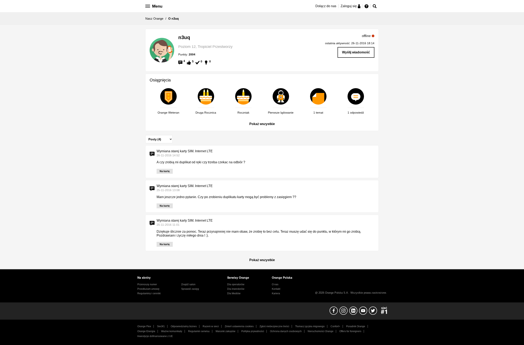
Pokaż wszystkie (262, 124)
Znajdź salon (188, 284)
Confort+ (335, 326)
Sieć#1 (161, 326)
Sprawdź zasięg (190, 289)
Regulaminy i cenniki (149, 293)
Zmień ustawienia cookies (239, 326)
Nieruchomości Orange (320, 331)
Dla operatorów (235, 284)
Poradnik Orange (355, 326)
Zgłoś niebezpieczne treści (274, 326)
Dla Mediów (234, 293)
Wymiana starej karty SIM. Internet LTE (185, 151)
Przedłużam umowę (148, 289)
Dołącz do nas (325, 6)
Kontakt (276, 289)
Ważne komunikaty (171, 331)
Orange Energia (146, 331)
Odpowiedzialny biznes (184, 326)
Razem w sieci (211, 326)
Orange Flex (144, 326)
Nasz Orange (154, 18)
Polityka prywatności (252, 331)
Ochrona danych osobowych (286, 331)
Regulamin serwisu (199, 331)
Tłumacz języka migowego (310, 326)
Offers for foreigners (350, 331)
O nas (275, 284)
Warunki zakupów (225, 331)
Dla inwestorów (235, 289)
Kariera (276, 293)
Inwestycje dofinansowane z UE (155, 336)
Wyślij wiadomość (356, 52)
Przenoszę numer (147, 284)
